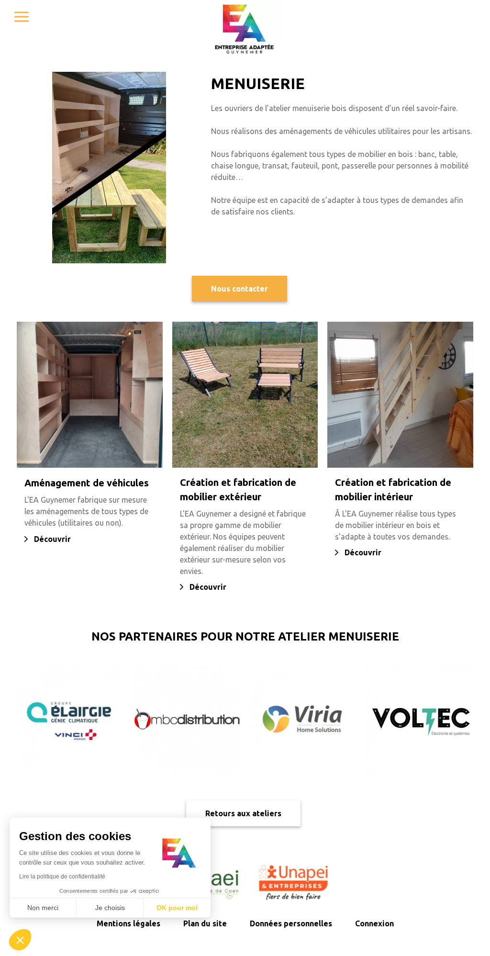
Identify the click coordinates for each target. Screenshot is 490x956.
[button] (20, 939)
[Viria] (303, 718)
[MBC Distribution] (187, 718)
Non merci (42, 907)
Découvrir (52, 539)
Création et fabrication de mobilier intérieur (393, 489)
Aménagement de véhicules (86, 482)
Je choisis (110, 907)
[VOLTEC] (419, 718)
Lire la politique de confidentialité (62, 876)
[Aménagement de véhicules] (90, 395)
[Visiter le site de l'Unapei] (294, 882)
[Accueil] (245, 29)
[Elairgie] (70, 718)
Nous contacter (239, 288)
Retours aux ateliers (243, 813)
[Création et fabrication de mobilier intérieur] (400, 395)
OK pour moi (177, 907)
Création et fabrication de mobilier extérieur (238, 489)
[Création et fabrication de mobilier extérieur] (245, 395)
